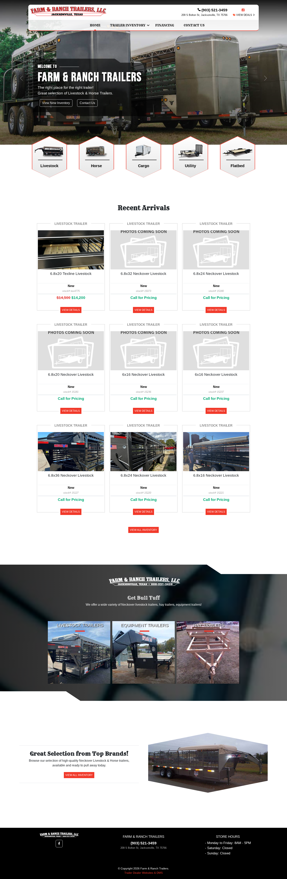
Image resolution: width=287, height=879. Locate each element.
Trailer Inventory (127, 25)
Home (95, 25)
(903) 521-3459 (144, 843)
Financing (164, 25)
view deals (243, 14)
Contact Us (194, 25)
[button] (21, 78)
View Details (71, 310)
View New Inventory (56, 103)
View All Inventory (143, 529)
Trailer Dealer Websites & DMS (143, 872)
